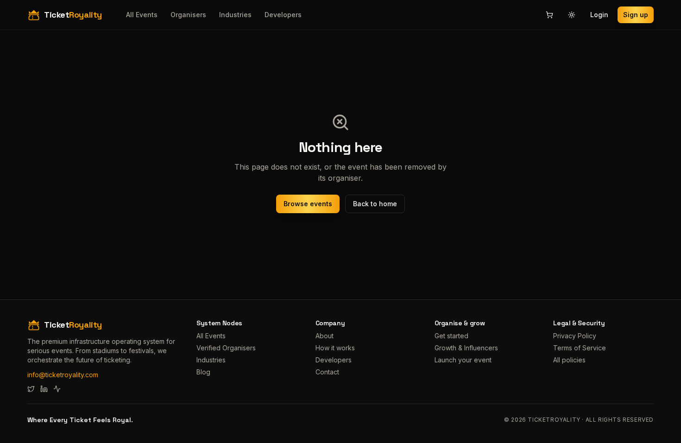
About (324, 336)
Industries (235, 15)
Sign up (635, 15)
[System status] (57, 388)
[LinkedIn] (44, 388)
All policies (569, 360)
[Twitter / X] (31, 388)
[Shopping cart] (549, 15)
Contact (327, 372)
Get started (451, 336)
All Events (142, 15)
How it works (335, 348)
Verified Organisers (226, 348)
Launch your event (463, 360)
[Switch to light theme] (571, 15)
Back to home (375, 204)
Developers (283, 15)
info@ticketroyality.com (62, 375)
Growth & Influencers (466, 348)
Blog (203, 372)
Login (599, 15)
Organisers (188, 15)
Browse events (308, 204)
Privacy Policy (574, 336)
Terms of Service (579, 348)
